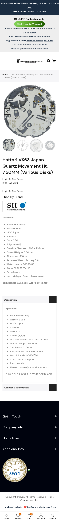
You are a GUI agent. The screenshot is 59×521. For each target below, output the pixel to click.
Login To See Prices (12, 179)
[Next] (52, 111)
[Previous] (7, 111)
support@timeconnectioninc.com (29, 48)
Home (5, 74)
